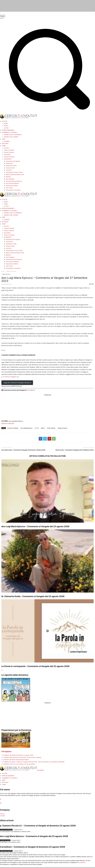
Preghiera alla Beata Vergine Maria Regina (16, 759)
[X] (45, 439)
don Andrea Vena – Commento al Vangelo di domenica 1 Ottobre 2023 (23, 450)
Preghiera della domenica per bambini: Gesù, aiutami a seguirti (22, 757)
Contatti (2, 815)
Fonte (3, 350)
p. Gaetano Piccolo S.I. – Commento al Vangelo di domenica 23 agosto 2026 (38, 825)
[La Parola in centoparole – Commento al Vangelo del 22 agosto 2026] (47, 630)
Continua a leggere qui (11, 377)
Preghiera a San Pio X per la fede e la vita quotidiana (19, 764)
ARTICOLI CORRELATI (38, 456)
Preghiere (7, 751)
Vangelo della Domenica (6, 829)
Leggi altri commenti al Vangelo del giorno (17, 382)
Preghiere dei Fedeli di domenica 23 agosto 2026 (18, 755)
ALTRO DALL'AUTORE (57, 456)
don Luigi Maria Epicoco (26, 428)
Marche (43, 428)
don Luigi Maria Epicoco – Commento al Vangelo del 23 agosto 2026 (35, 526)
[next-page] (2, 670)
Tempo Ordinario (51, 428)
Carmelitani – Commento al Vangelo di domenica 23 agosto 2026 (32, 847)
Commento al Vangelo (12, 428)
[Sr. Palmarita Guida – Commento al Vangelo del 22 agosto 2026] (47, 561)
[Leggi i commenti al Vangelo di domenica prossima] (15, 747)
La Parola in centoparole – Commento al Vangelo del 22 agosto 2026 (35, 666)
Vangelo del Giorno (6, 274)
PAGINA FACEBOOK (7, 423)
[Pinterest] (49, 439)
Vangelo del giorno (62, 428)
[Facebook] (40, 439)
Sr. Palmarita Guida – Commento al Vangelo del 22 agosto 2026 (32, 596)
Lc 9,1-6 (32, 390)
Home (2, 271)
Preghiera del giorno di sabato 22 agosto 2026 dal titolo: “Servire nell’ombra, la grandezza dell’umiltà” (34, 762)
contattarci (82, 862)
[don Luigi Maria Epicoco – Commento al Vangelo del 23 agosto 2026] (47, 491)
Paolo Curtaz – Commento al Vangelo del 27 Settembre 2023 (74, 450)
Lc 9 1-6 (37, 428)
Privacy (2, 814)
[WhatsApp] (54, 439)
